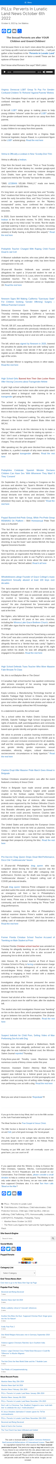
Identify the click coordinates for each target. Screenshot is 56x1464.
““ (42, 53)
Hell (9, 1132)
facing (30, 964)
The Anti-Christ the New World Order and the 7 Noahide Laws (24, 1361)
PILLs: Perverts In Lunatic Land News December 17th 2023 (23, 1401)
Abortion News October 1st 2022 (18, 1221)
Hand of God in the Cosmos (11, 1426)
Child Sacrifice (35, 1211)
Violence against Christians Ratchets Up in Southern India (23, 1343)
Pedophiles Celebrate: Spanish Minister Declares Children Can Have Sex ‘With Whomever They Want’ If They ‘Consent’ (28, 473)
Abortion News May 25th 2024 (12, 1381)
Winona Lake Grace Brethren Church (31, 622)
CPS (27, 1214)
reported (19, 1053)
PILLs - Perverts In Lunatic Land (18, 1204)
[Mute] (44, 72)
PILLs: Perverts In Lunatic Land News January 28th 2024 (22, 1393)
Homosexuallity (36, 1214)
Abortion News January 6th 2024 (13, 1397)
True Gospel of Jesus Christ (34, 1123)
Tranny (37, 1218)
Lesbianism (49, 1214)
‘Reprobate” (37, 1097)
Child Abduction (10, 1207)
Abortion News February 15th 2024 (14, 1389)
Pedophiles (18, 1218)
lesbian (23, 160)
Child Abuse (23, 1207)
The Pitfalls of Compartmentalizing (14, 1370)
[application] (28, 72)
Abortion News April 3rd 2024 (12, 1300)
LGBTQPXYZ (7, 1218)
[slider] (49, 71)
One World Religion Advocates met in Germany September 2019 (25, 1335)
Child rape (23, 1211)
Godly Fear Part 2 (8, 1327)
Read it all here (39, 563)
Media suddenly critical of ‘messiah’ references (19, 1308)
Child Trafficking (17, 1214)
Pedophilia (28, 1218)
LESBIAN (12, 183)
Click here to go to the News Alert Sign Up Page (19, 1283)
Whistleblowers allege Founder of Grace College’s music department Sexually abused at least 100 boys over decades (28, 580)
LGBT (14, 110)
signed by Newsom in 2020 (33, 344)
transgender (6, 397)
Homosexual (37, 521)
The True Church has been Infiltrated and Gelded (19, 1430)
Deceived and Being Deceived (12, 1292)
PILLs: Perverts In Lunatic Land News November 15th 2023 (23, 1418)
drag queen (37, 866)
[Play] (4, 72)
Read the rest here (34, 140)
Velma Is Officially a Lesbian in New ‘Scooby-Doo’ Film (26, 154)
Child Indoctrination (38, 1207)
